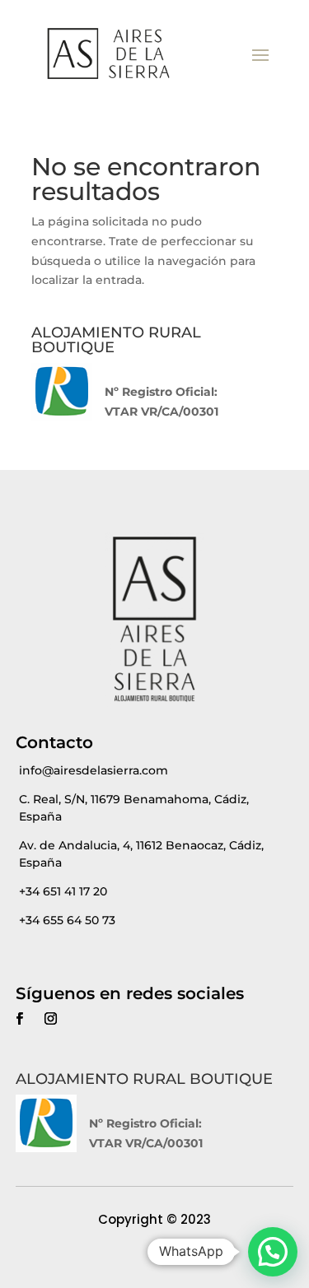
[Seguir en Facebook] (19, 1019)
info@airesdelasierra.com (93, 770)
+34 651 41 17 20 (63, 891)
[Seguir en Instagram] (51, 1019)
